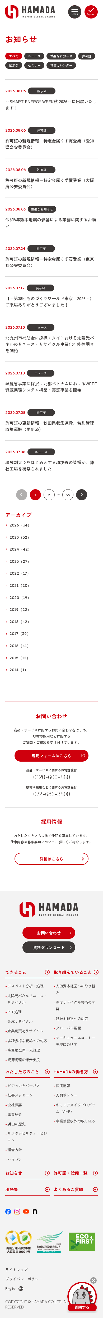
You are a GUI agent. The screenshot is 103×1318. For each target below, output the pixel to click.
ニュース (34, 56)
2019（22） (20, 609)
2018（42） (20, 622)
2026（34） (20, 525)
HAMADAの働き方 (71, 1072)
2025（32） (20, 537)
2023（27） (20, 561)
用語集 (11, 1189)
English (10, 1288)
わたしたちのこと (22, 1072)
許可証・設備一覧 (70, 1173)
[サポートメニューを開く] (91, 12)
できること (15, 972)
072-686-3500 (51, 793)
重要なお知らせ (61, 56)
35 (68, 494)
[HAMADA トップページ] (34, 12)
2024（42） (21, 549)
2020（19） (20, 598)
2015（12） (20, 658)
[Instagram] (17, 1212)
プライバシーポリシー (23, 1279)
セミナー (34, 65)
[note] (35, 1212)
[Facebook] (8, 1212)
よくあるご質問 (68, 1189)
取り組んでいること (73, 972)
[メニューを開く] (74, 12)
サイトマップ (16, 1269)
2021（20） (20, 585)
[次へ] (81, 494)
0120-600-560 (51, 776)
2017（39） (20, 633)
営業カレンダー (61, 65)
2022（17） (20, 573)
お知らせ (13, 1173)
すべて (13, 56)
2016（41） (20, 646)
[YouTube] (26, 1212)
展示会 (13, 65)
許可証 (86, 56)
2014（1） (19, 670)
